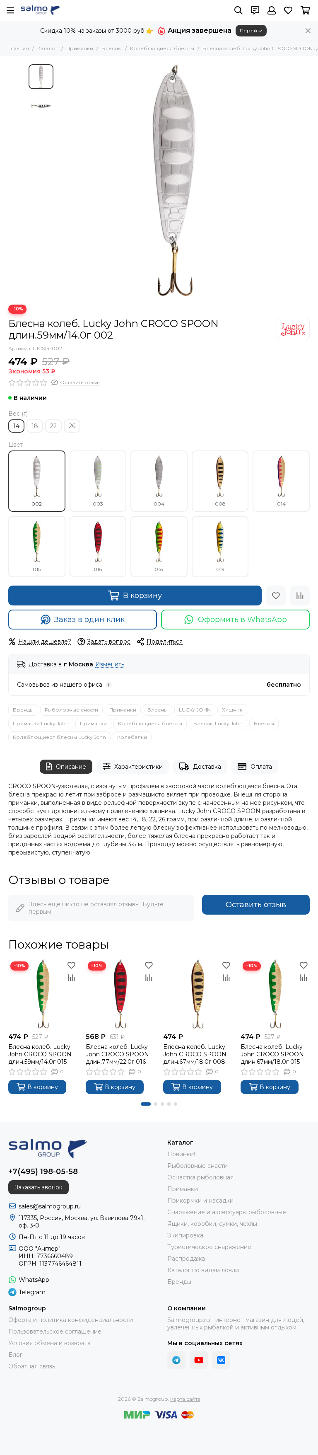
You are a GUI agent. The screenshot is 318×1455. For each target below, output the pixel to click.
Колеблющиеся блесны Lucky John (59, 737)
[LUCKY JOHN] (293, 329)
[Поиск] (238, 10)
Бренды (23, 710)
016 (98, 569)
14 (16, 426)
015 (37, 569)
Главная (18, 48)
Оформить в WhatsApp (242, 619)
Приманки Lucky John (41, 723)
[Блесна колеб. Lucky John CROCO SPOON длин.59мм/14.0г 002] (173, 180)
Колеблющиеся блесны (162, 48)
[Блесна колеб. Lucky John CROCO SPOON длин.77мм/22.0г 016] (120, 994)
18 (34, 426)
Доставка (207, 766)
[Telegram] (176, 1360)
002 (36, 504)
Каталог (47, 48)
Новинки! (181, 1154)
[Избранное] (276, 595)
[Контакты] (255, 10)
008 (220, 504)
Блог (15, 1354)
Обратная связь (31, 1366)
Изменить (109, 664)
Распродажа (186, 1258)
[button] (62, 180)
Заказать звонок (38, 1187)
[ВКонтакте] (221, 1360)
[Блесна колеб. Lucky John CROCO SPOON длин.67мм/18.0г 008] (197, 994)
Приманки (79, 48)
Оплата (261, 766)
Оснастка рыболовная (200, 1177)
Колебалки (132, 737)
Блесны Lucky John (218, 723)
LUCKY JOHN (195, 710)
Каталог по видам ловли (203, 1270)
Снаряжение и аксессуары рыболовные (226, 1212)
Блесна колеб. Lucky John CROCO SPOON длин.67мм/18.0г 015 (272, 1054)
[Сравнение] (300, 595)
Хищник (232, 710)
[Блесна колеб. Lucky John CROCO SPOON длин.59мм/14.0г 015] (42, 994)
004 (159, 504)
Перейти (251, 30)
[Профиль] (271, 10)
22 (53, 426)
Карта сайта (185, 1399)
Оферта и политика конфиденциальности (70, 1320)
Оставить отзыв (256, 904)
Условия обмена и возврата (49, 1343)
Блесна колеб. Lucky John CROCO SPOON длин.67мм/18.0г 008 (194, 1054)
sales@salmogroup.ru (50, 1206)
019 (220, 569)
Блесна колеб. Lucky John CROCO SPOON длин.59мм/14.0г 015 (40, 1054)
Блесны (111, 48)
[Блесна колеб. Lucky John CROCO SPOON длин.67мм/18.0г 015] (275, 994)
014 (281, 504)
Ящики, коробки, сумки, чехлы (212, 1223)
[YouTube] (199, 1360)
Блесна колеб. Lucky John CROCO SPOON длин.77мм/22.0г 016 (117, 1054)
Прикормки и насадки (200, 1200)
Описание (71, 766)
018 (158, 569)
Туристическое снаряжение (209, 1247)
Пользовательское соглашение (54, 1331)
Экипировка (185, 1235)
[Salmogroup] (40, 10)
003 (98, 504)
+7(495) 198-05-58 (43, 1171)
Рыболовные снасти (71, 710)
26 (72, 426)
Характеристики (138, 766)
